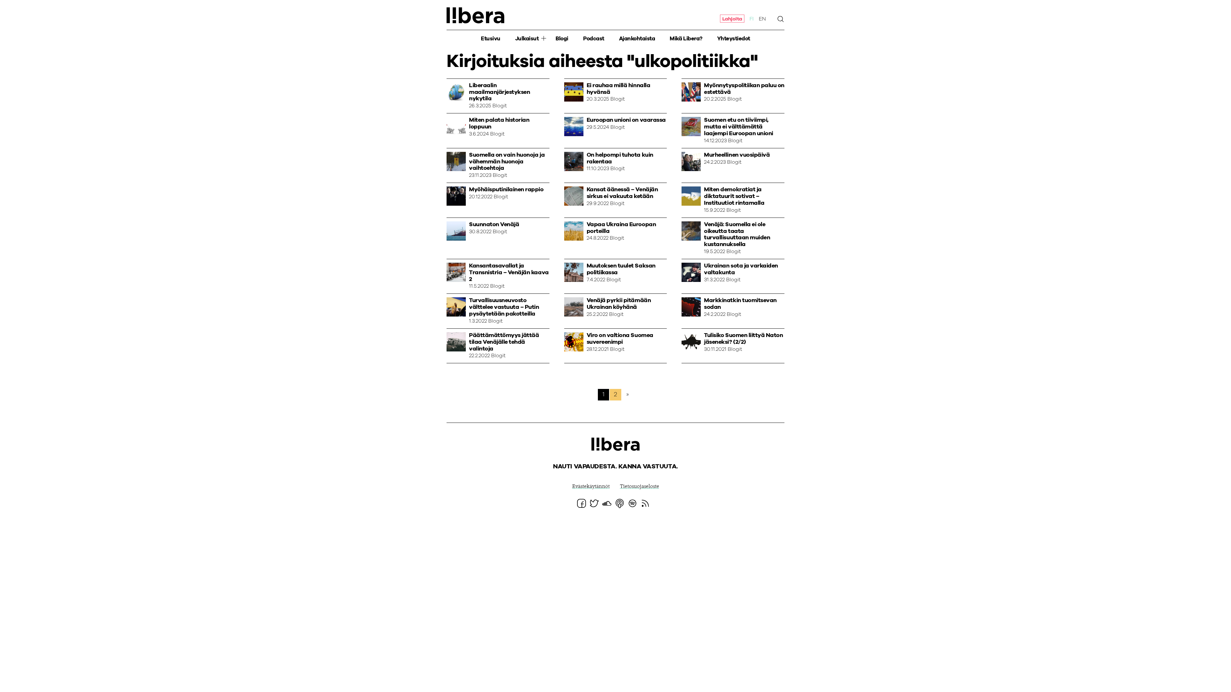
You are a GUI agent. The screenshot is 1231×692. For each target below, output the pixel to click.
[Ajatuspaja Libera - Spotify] (632, 503)
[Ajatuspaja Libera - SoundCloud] (607, 503)
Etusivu (490, 38)
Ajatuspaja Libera (475, 15)
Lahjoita (732, 18)
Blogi (562, 38)
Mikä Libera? (686, 38)
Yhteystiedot (733, 38)
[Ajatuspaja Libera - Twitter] (594, 503)
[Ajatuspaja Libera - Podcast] (620, 503)
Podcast (593, 38)
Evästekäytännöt (591, 486)
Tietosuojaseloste (639, 486)
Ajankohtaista (637, 38)
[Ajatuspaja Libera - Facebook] (581, 503)
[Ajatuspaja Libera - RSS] (645, 503)
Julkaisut (527, 38)
